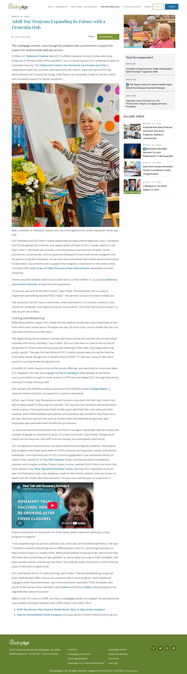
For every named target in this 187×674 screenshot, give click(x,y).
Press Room (113, 658)
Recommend (105, 36)
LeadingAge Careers (117, 649)
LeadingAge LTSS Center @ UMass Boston (85, 663)
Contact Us (72, 649)
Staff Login (113, 663)
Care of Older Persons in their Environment (63, 268)
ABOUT (51, 6)
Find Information (110, 6)
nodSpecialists (98, 388)
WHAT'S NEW (76, 6)
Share (91, 36)
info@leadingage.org (18, 654)
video (65, 587)
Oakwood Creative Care (40, 56)
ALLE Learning (68, 373)
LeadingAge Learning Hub (78, 654)
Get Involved (90, 6)
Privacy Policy (132, 670)
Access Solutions (132, 6)
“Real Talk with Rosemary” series (53, 468)
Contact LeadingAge (49, 654)
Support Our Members (118, 654)
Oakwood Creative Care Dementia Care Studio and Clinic (73, 65)
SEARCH (147, 6)
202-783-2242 (34, 654)
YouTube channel (53, 459)
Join (157, 6)
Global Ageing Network (77, 658)
